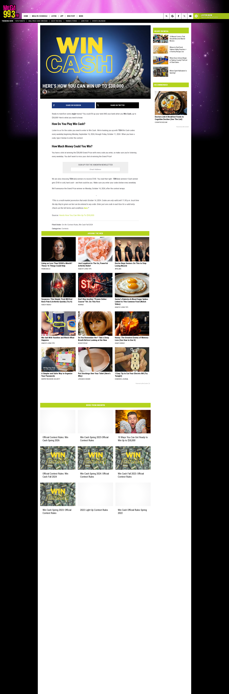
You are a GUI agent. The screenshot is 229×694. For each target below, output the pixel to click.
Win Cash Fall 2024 (86, 225)
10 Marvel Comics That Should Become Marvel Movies (177, 39)
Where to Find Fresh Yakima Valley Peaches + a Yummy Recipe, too (178, 49)
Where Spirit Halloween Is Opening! (178, 72)
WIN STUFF (71, 16)
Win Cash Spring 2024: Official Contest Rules (94, 475)
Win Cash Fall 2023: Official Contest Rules (131, 475)
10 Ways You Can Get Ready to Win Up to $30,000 (133, 439)
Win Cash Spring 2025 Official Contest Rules (94, 439)
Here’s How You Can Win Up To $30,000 (76, 215)
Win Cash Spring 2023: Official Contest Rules (57, 511)
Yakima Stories (71, 21)
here (85, 208)
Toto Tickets (20, 21)
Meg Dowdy (51, 92)
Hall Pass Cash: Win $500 (38, 21)
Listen (53, 16)
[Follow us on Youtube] (190, 16)
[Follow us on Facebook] (178, 16)
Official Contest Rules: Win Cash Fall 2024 (55, 475)
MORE (81, 16)
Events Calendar (98, 21)
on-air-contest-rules (70, 225)
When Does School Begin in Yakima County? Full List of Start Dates (178, 60)
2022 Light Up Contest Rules (94, 510)
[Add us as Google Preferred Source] (172, 16)
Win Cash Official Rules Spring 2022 (132, 511)
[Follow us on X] (184, 16)
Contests (65, 229)
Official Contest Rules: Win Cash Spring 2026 (55, 439)
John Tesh (84, 21)
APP (61, 16)
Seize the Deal (56, 21)
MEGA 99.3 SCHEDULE (39, 16)
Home (26, 16)
